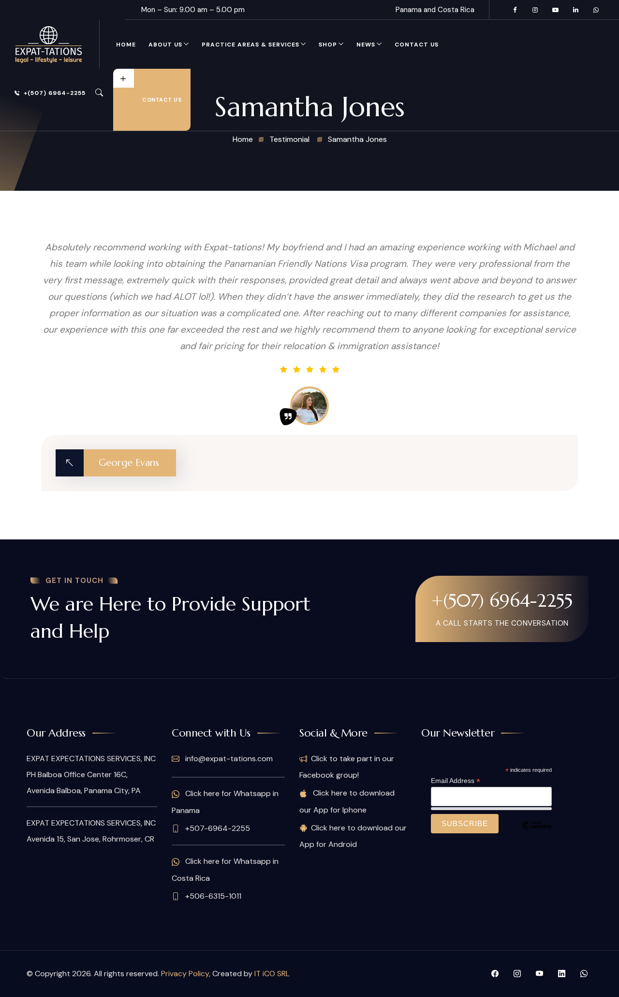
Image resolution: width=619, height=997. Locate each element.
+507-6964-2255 (216, 828)
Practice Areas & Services (250, 44)
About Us (165, 44)
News (365, 44)
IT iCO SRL (272, 973)
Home (126, 44)
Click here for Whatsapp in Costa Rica (225, 869)
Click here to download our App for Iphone (347, 801)
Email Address (455, 780)
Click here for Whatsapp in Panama (225, 801)
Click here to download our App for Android (353, 836)
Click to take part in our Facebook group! (346, 766)
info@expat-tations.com (228, 758)
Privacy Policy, (186, 973)
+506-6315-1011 (212, 896)
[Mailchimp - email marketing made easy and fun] (536, 832)
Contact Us (417, 44)
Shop (328, 44)
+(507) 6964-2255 (55, 93)
